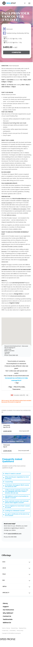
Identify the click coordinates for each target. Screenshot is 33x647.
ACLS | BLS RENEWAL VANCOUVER (13, 441)
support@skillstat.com (14, 533)
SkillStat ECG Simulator (19, 209)
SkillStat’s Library (11, 215)
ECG (10, 264)
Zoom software (7, 103)
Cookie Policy (5, 630)
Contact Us (7, 616)
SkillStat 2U (7, 623)
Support (6, 607)
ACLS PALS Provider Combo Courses (12, 246)
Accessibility (13, 630)
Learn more (7, 451)
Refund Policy (14, 628)
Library (5, 603)
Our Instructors (8, 610)
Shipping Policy (22, 628)
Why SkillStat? (8, 613)
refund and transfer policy (18, 296)
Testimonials (7, 619)
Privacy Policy (20, 630)
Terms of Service (6, 628)
